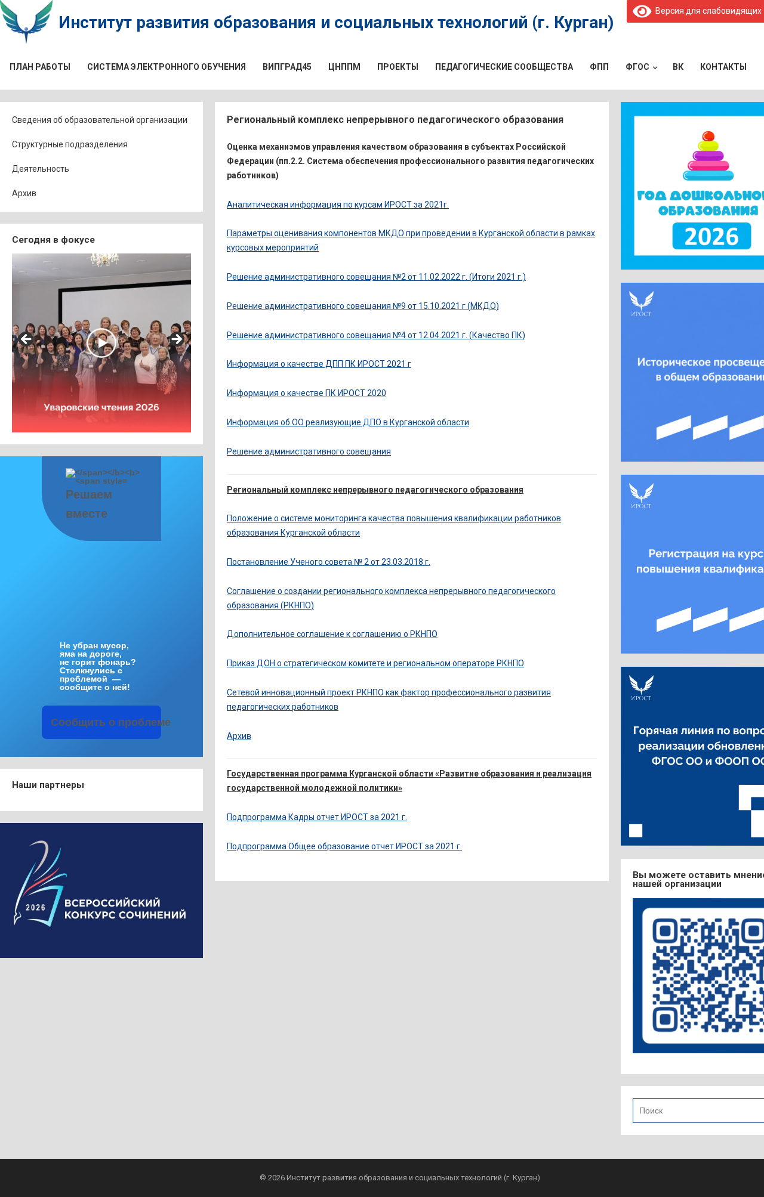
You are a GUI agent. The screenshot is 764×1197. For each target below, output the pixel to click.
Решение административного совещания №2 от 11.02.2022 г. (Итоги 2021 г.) (376, 277)
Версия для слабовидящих (706, 11)
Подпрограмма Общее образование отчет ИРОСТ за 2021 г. (344, 846)
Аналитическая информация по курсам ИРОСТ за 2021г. (338, 204)
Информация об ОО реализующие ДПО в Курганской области (348, 422)
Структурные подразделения (70, 144)
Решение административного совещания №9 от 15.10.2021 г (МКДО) (363, 306)
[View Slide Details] (101, 342)
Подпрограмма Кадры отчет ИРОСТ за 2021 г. (317, 817)
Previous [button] (27, 340)
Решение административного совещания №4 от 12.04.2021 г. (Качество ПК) (376, 335)
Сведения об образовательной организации (99, 120)
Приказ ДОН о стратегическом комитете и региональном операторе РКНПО (375, 663)
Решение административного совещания (309, 451)
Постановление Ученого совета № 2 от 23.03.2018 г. (328, 562)
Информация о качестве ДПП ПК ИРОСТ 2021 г (319, 364)
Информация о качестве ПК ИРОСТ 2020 (306, 393)
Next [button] (176, 340)
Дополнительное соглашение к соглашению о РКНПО (332, 634)
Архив (24, 193)
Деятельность (40, 169)
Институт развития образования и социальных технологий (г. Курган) (336, 22)
